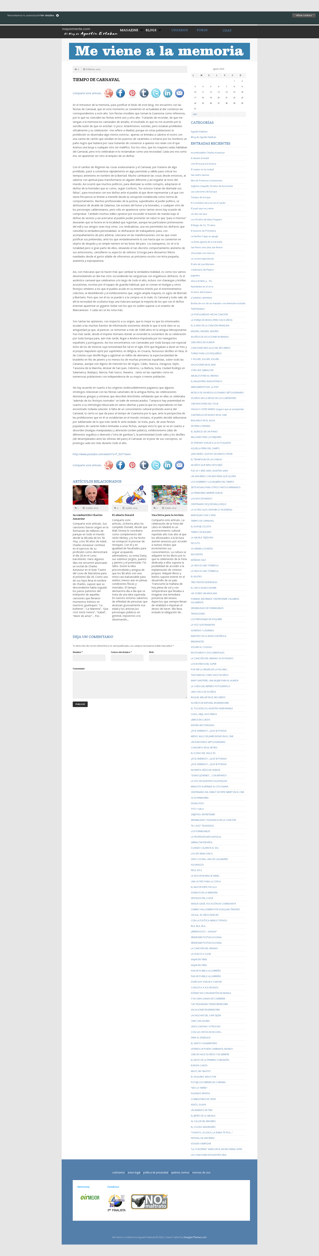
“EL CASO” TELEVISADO (202, 825)
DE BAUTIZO (197, 803)
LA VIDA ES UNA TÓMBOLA (205, 565)
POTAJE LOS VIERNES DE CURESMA (208, 1082)
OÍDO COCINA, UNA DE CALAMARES (209, 859)
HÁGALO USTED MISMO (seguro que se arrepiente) (217, 409)
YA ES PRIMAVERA (200, 797)
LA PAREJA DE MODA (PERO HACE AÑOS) (211, 320)
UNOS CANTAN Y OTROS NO (206, 1026)
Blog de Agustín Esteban (203, 137)
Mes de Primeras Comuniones (206, 180)
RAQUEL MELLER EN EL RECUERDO (208, 697)
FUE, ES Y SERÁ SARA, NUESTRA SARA (209, 470)
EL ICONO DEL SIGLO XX (203, 753)
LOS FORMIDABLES (200, 831)
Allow (304, 15)
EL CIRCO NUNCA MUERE (203, 587)
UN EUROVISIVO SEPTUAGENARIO (208, 742)
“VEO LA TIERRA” (199, 1087)
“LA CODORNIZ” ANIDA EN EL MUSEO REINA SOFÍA (216, 1149)
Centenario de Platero (202, 269)
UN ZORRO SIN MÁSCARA (204, 593)
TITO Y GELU (197, 808)
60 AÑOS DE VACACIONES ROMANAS (210, 336)
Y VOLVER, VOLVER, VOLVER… (205, 359)
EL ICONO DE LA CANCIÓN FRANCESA (210, 325)
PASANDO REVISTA (200, 1093)
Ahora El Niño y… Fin (201, 281)
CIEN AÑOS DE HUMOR (203, 342)
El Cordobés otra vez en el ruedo (208, 202)
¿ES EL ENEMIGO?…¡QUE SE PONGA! (209, 730)
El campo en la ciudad (202, 169)
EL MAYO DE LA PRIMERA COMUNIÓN (210, 1060)
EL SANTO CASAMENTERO (204, 1043)
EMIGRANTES (197, 641)
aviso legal (134, 1172)
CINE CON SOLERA (200, 1021)
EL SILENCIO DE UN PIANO (204, 431)
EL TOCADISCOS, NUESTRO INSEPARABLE (212, 708)
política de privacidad (155, 1172)
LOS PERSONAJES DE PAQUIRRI (206, 619)
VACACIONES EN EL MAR (203, 364)
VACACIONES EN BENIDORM (205, 1009)
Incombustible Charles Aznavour (208, 152)
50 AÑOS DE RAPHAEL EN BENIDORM (210, 702)
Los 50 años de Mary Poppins (206, 219)
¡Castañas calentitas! (201, 297)
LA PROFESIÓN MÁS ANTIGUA (206, 836)
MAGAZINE (129, 30)
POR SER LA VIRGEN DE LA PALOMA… (209, 669)
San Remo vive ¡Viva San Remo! (207, 247)
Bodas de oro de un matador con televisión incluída (218, 303)
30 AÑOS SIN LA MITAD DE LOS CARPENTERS (213, 398)
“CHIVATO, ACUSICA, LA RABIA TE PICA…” (212, 1132)
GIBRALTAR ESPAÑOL (202, 842)
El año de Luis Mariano (202, 264)
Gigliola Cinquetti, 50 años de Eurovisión (212, 186)
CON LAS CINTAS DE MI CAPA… (206, 1032)
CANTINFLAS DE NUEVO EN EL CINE (209, 415)
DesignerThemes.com (195, 1237)
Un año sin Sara (199, 214)
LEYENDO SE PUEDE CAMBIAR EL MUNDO (212, 1048)
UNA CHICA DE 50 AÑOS (203, 691)
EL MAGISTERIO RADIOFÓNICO (206, 381)
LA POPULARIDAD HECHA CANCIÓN (209, 314)
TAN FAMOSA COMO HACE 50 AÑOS (209, 675)
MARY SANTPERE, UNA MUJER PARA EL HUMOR (214, 680)
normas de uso (201, 1172)
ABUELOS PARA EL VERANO (205, 375)
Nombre (78, 652)
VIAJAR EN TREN (199, 959)
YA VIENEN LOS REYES (202, 548)
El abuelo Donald (123, 515)
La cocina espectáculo (202, 258)
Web (151, 652)
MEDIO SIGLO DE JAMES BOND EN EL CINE (212, 736)
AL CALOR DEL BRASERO (203, 1121)
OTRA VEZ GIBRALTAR (202, 370)
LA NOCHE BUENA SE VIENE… (205, 875)
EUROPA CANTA (199, 1065)
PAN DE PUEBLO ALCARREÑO (206, 970)
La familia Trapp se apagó (204, 236)
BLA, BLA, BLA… (199, 926)
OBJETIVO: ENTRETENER (203, 814)
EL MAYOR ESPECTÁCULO (204, 887)
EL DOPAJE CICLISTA (201, 526)
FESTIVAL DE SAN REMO (203, 1138)
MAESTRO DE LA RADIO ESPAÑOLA (208, 636)
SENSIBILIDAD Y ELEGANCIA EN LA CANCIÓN (213, 820)
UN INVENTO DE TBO (202, 1110)
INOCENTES (197, 554)
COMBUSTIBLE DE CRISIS (203, 1099)
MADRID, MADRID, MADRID (205, 331)
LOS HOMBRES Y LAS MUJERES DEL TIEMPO (212, 481)
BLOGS (151, 30)
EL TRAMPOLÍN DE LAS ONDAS (206, 459)
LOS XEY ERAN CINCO (202, 853)
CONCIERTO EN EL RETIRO (204, 747)
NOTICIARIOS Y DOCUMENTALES (207, 652)
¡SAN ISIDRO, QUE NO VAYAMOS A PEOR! (212, 453)
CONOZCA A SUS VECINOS (204, 987)
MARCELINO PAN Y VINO (203, 515)
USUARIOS (179, 30)
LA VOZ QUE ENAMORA (203, 624)
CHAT (227, 30)
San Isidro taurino (200, 175)
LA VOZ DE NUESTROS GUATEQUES (209, 781)
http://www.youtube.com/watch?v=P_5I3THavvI (102, 454)
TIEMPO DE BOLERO (201, 532)
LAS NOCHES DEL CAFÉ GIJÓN (206, 1015)
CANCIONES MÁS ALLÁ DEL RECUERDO (210, 347)
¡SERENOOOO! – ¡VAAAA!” (204, 931)
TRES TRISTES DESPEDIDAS (204, 582)
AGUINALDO (197, 864)
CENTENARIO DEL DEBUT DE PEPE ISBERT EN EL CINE (217, 792)
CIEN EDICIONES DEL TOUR (204, 403)
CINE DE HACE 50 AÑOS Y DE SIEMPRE (210, 1054)
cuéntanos (118, 1172)
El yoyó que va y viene (202, 208)
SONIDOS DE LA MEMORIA (204, 892)
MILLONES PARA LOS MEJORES (206, 437)
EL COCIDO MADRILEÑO (203, 1127)
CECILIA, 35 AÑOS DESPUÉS (205, 915)
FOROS (202, 30)
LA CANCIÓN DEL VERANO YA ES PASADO (212, 658)
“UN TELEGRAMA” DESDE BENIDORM (209, 1004)
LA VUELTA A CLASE (201, 953)
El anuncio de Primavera (203, 230)
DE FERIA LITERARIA (200, 426)
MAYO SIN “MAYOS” (201, 1071)
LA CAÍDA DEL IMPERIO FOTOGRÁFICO (210, 686)
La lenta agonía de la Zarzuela (206, 241)
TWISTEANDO (198, 308)
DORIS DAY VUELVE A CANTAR (206, 981)
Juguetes (195, 275)
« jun (195, 114)
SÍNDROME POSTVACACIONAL (206, 937)
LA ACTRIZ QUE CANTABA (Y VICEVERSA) (211, 509)
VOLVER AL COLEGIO (201, 647)
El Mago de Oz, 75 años (203, 225)
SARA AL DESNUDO (201, 1037)
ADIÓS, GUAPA (198, 1104)
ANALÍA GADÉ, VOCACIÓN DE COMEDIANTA (213, 903)
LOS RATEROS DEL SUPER (203, 663)
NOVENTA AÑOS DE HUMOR (205, 770)
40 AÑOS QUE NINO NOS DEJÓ (206, 465)
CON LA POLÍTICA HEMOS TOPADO (209, 920)
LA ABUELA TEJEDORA (202, 537)
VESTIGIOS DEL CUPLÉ (202, 898)
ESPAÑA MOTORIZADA (202, 725)
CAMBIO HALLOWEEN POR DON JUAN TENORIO (215, 909)
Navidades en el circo (202, 286)
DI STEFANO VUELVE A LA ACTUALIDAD (211, 442)
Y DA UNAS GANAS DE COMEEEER (208, 998)
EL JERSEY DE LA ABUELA (203, 1115)
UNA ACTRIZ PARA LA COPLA (206, 881)
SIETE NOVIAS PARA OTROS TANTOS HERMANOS (215, 487)
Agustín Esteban (199, 131)
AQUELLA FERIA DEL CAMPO (205, 448)
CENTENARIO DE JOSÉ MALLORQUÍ (208, 504)
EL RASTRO (196, 576)
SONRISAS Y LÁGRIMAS (202, 630)
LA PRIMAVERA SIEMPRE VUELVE (207, 492)
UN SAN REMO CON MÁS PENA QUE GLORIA (213, 476)
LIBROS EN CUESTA (200, 719)
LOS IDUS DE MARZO (201, 498)
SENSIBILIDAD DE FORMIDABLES (207, 608)
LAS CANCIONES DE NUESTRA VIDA (209, 1154)
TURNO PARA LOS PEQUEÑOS (206, 353)
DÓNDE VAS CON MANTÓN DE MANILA (211, 993)
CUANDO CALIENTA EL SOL (205, 847)
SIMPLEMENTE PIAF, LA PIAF (205, 387)
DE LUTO (195, 543)
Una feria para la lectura (167, 515)
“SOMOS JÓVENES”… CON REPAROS (209, 775)
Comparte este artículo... (88, 93)
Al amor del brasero (201, 292)
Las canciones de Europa (204, 191)
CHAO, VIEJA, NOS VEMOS (204, 714)
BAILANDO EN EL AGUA (203, 420)
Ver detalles (47, 15)
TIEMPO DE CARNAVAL (202, 520)
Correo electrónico (121, 652)
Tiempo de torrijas (200, 197)
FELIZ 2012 (196, 870)
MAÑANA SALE (198, 560)
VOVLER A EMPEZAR (201, 1143)
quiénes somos (180, 1172)
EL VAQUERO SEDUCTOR (203, 1076)
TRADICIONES (198, 613)
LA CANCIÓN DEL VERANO (204, 948)
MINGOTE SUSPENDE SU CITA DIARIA (209, 786)
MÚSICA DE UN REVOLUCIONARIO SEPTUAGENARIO (217, 392)
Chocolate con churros (203, 253)
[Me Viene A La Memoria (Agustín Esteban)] (90, 31)
